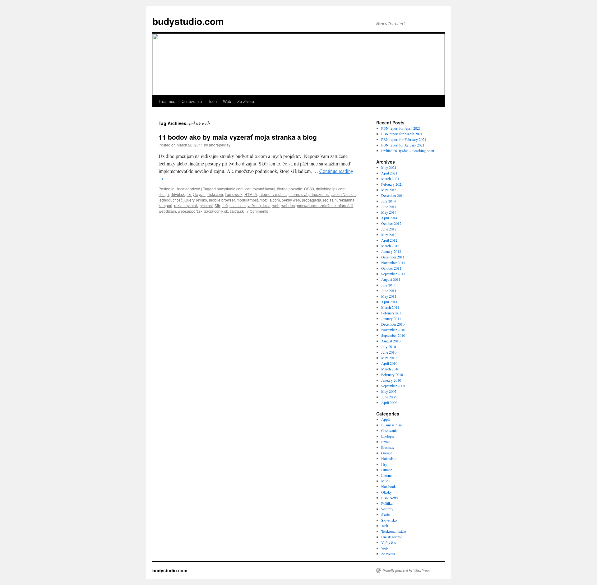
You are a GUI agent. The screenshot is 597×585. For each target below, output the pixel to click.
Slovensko (389, 520)
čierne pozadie (289, 188)
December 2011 (393, 256)
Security (387, 508)
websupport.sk (190, 211)
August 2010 (390, 340)
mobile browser (222, 199)
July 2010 (388, 346)
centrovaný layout (260, 188)
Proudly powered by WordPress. (406, 570)
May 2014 (388, 212)
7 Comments (257, 211)
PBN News (389, 497)
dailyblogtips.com (330, 188)
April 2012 (389, 240)
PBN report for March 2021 (402, 133)
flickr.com (215, 194)
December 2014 (393, 195)
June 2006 (388, 396)
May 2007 (388, 391)
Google (386, 452)
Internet (386, 475)
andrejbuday (219, 144)
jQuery (188, 199)
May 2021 (388, 167)
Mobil (385, 480)
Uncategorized (187, 188)
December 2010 (393, 324)
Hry (384, 464)
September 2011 (393, 273)
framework (234, 194)
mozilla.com (270, 199)
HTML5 (250, 194)
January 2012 (391, 251)
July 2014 (388, 200)
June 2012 (388, 228)
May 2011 (388, 296)
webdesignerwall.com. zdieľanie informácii (317, 205)
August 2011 (390, 279)
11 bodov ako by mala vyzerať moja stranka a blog (238, 137)
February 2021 (392, 184)
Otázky (386, 492)
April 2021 (389, 172)
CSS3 (309, 188)
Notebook (388, 486)
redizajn (330, 199)
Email (385, 441)
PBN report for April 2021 (401, 128)
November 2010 (393, 329)
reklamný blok (186, 205)
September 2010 (393, 335)
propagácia (311, 199)
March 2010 (390, 368)
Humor (386, 469)
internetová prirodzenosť (309, 194)
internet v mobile (273, 194)
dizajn (164, 194)
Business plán (391, 424)
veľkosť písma (259, 205)
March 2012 (390, 245)
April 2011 (389, 301)
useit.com (237, 205)
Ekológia (387, 436)
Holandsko (389, 458)
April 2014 (389, 217)
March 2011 (390, 307)
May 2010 (388, 357)
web (276, 205)
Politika (386, 503)
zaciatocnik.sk (216, 211)
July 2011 (388, 284)
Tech (212, 101)
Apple (385, 419)
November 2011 (393, 262)
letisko (201, 199)
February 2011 (392, 312)
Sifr (217, 205)
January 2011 (391, 318)
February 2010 (392, 374)
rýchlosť (206, 205)
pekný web (291, 199)
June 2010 (388, 352)
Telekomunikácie (393, 531)
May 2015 (388, 189)
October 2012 (391, 223)
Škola (385, 514)
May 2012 (388, 234)
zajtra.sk (237, 211)
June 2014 (388, 206)
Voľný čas (388, 542)
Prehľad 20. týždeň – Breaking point (407, 150)
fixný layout (196, 194)
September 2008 (393, 385)
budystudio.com (188, 21)
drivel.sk (178, 194)
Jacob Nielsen (343, 194)
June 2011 (388, 290)
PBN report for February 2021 (403, 139)
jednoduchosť (170, 199)
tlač (225, 205)
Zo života (245, 101)
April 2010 (389, 363)
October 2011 (391, 268)
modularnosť (247, 199)
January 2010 (391, 380)
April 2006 (389, 402)
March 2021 (390, 178)
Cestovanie (192, 101)
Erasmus (167, 101)
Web (227, 101)
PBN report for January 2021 (402, 144)
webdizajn (167, 211)
